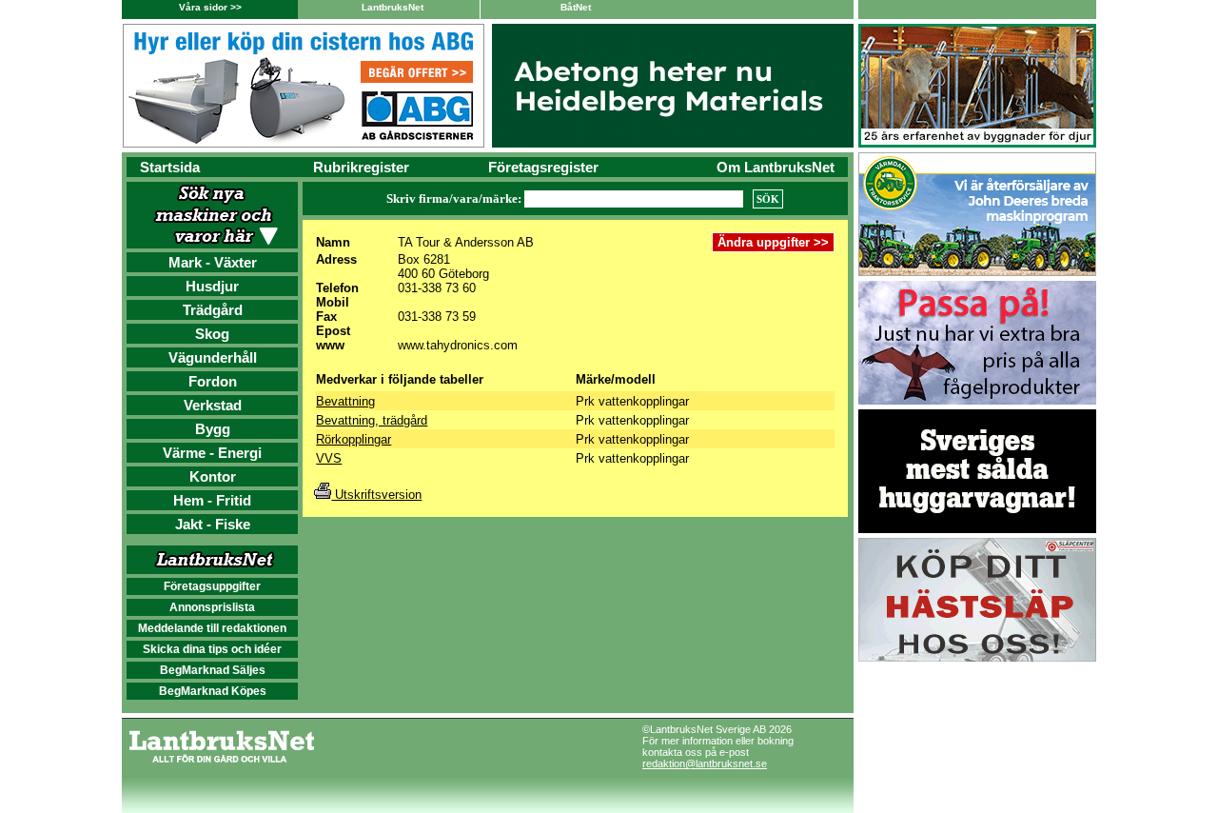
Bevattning (345, 401)
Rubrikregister (361, 167)
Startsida (170, 167)
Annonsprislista (212, 607)
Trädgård (213, 310)
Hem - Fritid (212, 500)
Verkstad (213, 405)
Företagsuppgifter (212, 586)
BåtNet (575, 7)
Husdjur (212, 286)
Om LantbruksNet (776, 167)
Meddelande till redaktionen (212, 628)
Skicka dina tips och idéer (212, 649)
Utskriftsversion (376, 494)
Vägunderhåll (212, 357)
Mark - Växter (212, 262)
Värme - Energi (212, 453)
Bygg (212, 429)
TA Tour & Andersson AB (466, 242)
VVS (329, 458)
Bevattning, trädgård (371, 420)
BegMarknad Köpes (212, 691)
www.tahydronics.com (458, 345)
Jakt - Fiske (212, 524)
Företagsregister (543, 167)
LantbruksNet (392, 7)
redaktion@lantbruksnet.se (704, 763)
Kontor (212, 476)
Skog (212, 334)
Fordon (212, 381)
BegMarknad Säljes (212, 670)
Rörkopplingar (353, 439)
